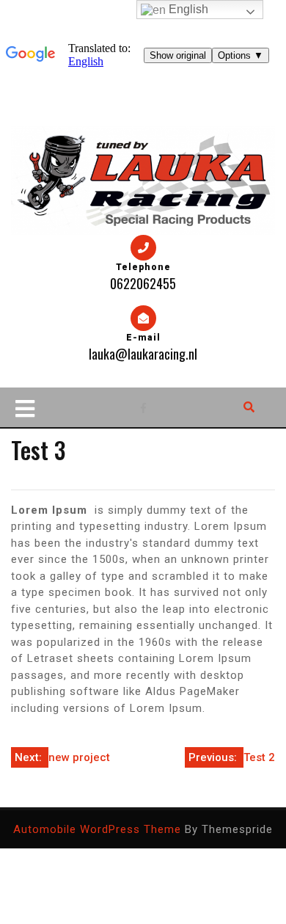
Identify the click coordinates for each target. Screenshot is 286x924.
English (187, 9)
